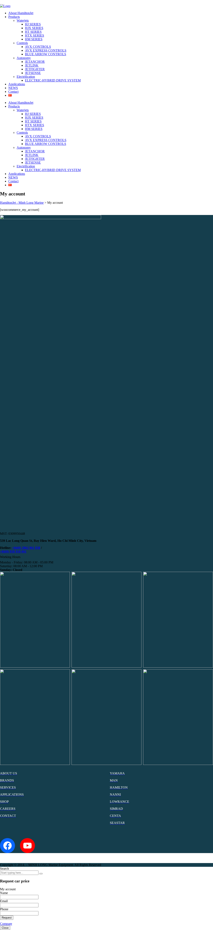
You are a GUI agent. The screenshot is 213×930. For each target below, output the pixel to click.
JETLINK (31, 65)
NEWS (13, 88)
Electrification (26, 76)
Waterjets (23, 20)
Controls (22, 43)
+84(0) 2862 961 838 (26, 548)
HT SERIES (33, 31)
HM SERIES (33, 39)
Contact (13, 91)
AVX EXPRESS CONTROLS (45, 50)
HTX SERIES (34, 35)
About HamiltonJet (20, 13)
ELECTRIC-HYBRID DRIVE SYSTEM (53, 80)
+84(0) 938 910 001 (13, 551)
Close (5, 927)
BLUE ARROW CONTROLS (45, 54)
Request (7, 917)
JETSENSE (33, 73)
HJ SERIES (33, 24)
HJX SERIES (34, 28)
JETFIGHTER (35, 69)
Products (14, 17)
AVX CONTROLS (38, 46)
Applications (16, 84)
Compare (6, 923)
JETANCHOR (35, 61)
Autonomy (24, 58)
